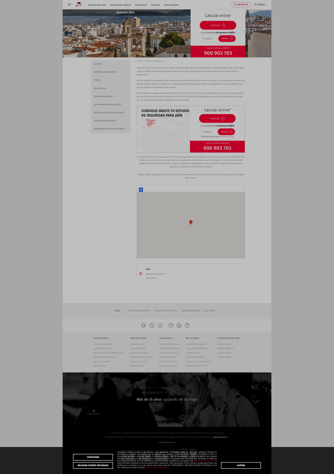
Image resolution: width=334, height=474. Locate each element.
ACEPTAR (241, 465)
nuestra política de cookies (157, 468)
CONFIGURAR (93, 457)
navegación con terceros (204, 461)
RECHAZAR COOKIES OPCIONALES (93, 465)
